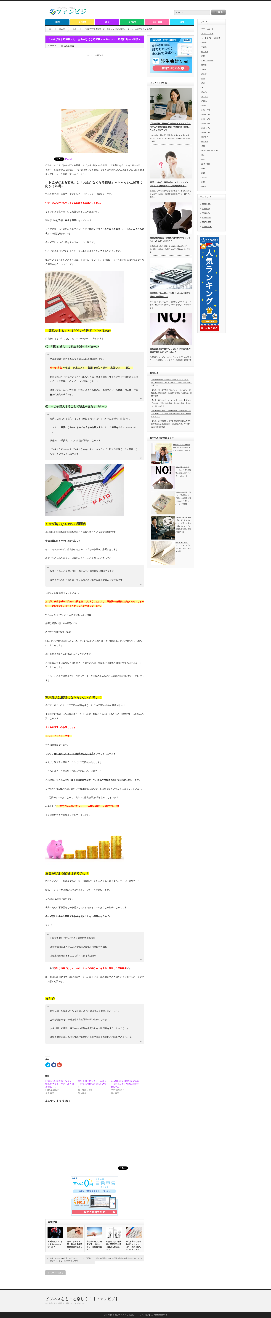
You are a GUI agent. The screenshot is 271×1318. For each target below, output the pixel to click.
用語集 (204, 105)
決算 (203, 83)
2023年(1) (206, 209)
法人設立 (132, 22)
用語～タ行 (205, 123)
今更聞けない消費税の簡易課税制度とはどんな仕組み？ (113, 1245)
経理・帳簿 (157, 22)
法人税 (62, 29)
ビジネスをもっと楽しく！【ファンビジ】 (82, 1299)
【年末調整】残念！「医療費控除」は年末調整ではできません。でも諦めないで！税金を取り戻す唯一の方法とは (171, 413)
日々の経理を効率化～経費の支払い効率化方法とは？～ (117, 1258)
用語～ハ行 (205, 128)
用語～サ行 (205, 119)
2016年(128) (207, 227)
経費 (182, 22)
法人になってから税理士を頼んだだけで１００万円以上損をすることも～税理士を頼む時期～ (71, 1259)
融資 (203, 173)
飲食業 (204, 186)
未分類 (204, 74)
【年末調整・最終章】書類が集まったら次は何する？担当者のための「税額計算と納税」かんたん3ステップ (170, 126)
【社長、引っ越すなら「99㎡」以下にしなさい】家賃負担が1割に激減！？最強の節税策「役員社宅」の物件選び (171, 393)
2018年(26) (206, 217)
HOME (57, 22)
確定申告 (204, 137)
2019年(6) (206, 213)
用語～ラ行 (205, 132)
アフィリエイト (207, 29)
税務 (203, 146)
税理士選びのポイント (210, 150)
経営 (203, 159)
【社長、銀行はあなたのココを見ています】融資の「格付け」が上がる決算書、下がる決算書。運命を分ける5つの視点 (171, 403)
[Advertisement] (94, 84)
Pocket (68, 159)
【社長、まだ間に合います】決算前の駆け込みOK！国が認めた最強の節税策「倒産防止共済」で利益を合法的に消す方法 (171, 424)
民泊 (203, 78)
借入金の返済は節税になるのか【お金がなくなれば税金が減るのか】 (125, 1084)
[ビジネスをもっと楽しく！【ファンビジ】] (68, 14)
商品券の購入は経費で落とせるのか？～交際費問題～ (94, 1245)
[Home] (52, 29)
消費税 (204, 101)
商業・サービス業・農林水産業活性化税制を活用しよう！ (74, 1245)
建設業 (204, 65)
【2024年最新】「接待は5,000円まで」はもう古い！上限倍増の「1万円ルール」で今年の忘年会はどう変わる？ (171, 382)
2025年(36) (206, 204)
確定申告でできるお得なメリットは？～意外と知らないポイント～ (133, 1245)
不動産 (204, 42)
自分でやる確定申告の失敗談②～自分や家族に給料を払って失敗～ (181, 447)
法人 (203, 87)
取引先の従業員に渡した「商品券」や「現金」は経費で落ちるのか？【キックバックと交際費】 (183, 498)
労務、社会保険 (207, 60)
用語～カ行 (205, 114)
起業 (203, 182)
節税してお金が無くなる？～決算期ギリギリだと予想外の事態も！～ (59, 1084)
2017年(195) (207, 222)
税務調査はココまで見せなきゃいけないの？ (55, 1244)
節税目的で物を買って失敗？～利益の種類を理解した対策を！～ (92, 1084)
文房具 (204, 69)
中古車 (204, 47)
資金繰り (204, 177)
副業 (203, 56)
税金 (107, 22)
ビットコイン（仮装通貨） (211, 38)
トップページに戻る (55, 1273)
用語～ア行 (205, 110)
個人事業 (82, 22)
